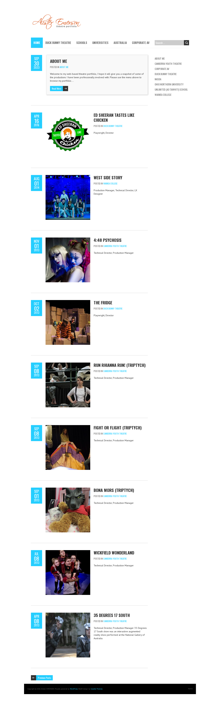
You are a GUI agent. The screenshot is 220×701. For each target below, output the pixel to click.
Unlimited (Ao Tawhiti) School (171, 89)
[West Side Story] (68, 176)
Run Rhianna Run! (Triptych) (120, 365)
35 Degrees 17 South (112, 615)
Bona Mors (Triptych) (114, 490)
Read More (56, 88)
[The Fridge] (68, 301)
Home (37, 43)
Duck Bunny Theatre (58, 43)
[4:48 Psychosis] (68, 239)
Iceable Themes (96, 689)
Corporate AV (140, 43)
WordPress (74, 689)
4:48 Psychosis (108, 240)
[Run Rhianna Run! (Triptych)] (68, 364)
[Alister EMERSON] (58, 15)
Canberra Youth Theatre (115, 246)
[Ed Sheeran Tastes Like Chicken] (68, 114)
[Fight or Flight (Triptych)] (68, 426)
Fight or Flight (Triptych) (118, 427)
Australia (120, 43)
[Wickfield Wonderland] (68, 551)
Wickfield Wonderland (114, 552)
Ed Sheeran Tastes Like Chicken (114, 117)
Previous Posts (44, 677)
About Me (58, 61)
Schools (81, 43)
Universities (100, 43)
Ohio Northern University (169, 84)
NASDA (158, 79)
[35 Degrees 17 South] (68, 614)
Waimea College (110, 183)
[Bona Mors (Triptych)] (68, 489)
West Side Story (108, 177)
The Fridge (103, 302)
